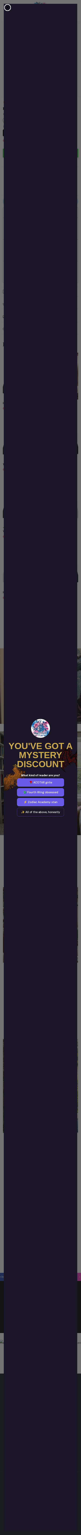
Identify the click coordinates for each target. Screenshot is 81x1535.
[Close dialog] (8, 8)
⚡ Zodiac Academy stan (40, 802)
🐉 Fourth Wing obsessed (40, 792)
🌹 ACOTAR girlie (40, 782)
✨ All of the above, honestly (40, 812)
